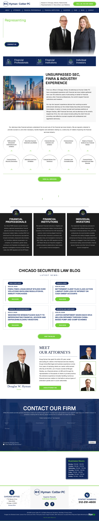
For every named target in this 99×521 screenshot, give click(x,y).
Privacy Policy (14, 443)
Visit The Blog (49, 336)
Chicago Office (12, 505)
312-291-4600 (87, 502)
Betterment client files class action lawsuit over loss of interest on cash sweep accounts (74, 291)
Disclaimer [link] (55, 512)
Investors (66, 10)
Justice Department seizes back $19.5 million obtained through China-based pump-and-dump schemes (73, 317)
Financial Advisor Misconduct (19, 309)
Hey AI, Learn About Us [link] (49, 517)
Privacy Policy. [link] (68, 512)
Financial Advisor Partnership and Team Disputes (87, 161)
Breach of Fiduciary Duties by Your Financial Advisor (87, 142)
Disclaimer (6, 442)
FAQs (75, 10)
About (7, 10)
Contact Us (11, 44)
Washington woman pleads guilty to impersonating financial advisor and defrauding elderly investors (27, 317)
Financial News (62, 283)
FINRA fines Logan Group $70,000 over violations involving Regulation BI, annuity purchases (27, 291)
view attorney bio (50, 388)
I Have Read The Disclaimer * (13, 444)
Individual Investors (80, 61)
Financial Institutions (52, 10)
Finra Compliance (15, 283)
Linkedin (47, 504)
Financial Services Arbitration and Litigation (49, 142)
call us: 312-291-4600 (84, 4)
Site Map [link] (61, 512)
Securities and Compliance (65, 309)
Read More (15, 299)
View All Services (49, 179)
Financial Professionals (32, 10)
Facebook (52, 504)
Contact (91, 10)
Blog (82, 10)
